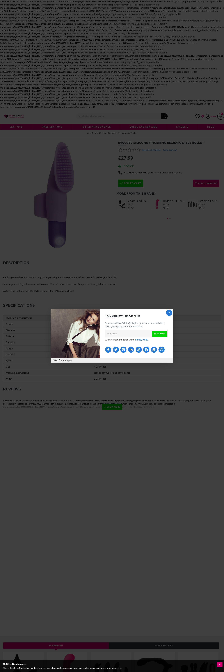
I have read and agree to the (128, 340)
